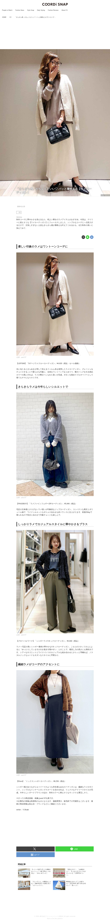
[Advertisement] (55, 34)
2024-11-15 (21, 206)
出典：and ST (105, 195)
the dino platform (57, 918)
